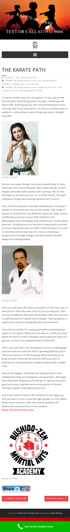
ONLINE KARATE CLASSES (30, 90)
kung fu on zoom (10, 90)
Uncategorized (18, 84)
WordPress (57, 513)
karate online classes (34, 87)
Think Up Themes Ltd (28, 513)
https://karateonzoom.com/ (18, 409)
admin (11, 77)
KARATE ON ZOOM (14, 80)
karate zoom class (32, 80)
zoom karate (32, 84)
